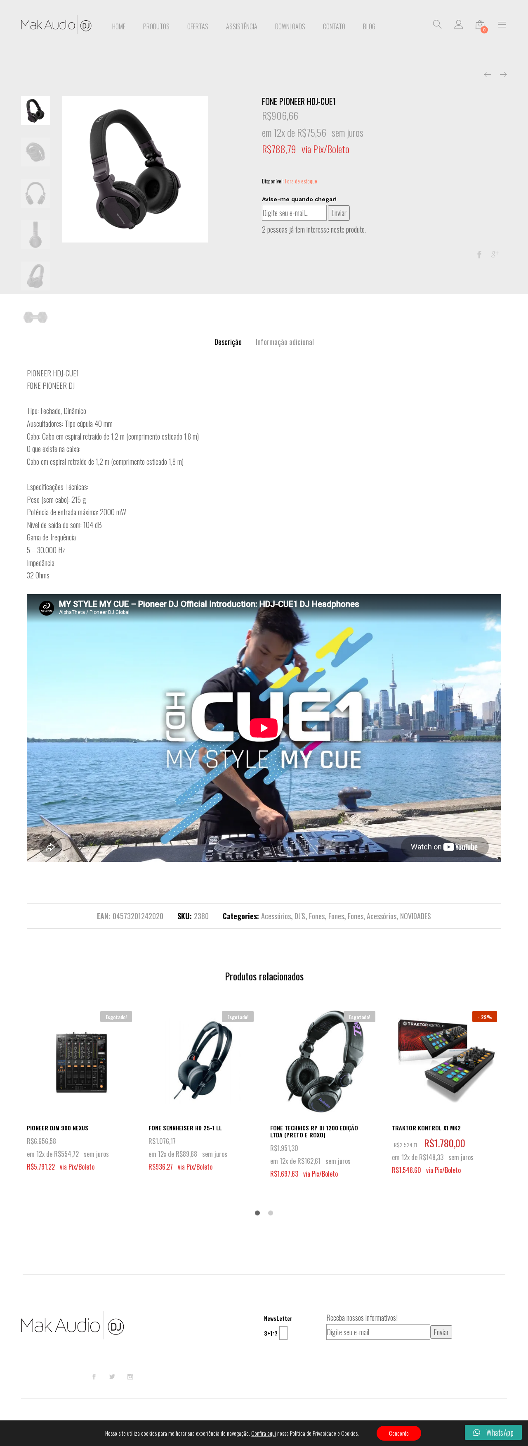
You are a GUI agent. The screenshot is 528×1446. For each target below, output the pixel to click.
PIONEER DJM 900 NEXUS (57, 1127)
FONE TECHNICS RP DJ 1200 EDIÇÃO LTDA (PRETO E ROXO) (314, 1131)
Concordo (399, 1433)
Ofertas (197, 26)
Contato (334, 26)
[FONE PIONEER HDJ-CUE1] (479, 254)
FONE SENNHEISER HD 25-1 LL (185, 1127)
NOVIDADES (415, 916)
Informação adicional (285, 341)
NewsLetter (278, 1318)
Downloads (290, 26)
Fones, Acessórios (372, 916)
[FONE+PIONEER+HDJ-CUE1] (495, 254)
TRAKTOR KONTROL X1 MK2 (426, 1127)
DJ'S (300, 916)
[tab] (228, 341)
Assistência (241, 26)
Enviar (338, 212)
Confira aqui (263, 1433)
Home (118, 26)
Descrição (228, 341)
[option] (135, 169)
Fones (317, 916)
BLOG (369, 26)
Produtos (156, 26)
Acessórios (276, 916)
